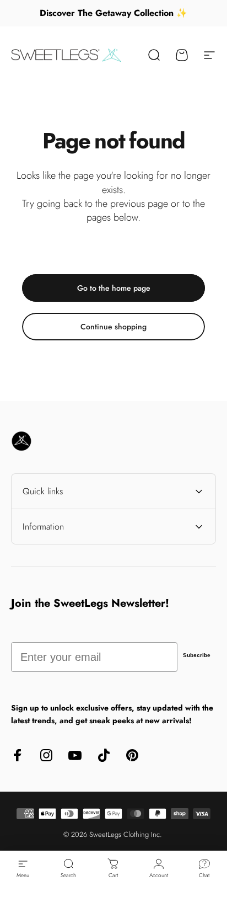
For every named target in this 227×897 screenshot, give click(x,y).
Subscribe (196, 655)
